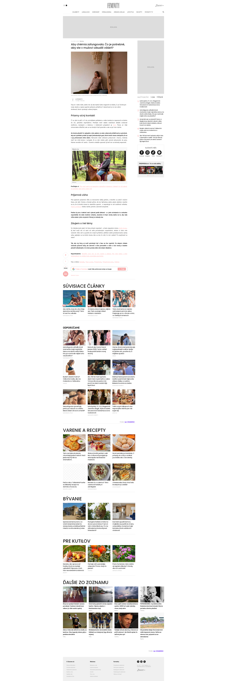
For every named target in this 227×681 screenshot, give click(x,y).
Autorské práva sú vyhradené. (144, 666)
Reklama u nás (93, 665)
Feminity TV (149, 12)
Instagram (147, 156)
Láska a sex (86, 12)
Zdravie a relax (119, 12)
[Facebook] (138, 661)
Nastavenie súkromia (71, 669)
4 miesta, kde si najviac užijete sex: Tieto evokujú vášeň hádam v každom (99, 311)
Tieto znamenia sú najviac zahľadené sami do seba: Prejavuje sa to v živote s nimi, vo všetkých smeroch (123, 312)
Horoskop (95, 12)
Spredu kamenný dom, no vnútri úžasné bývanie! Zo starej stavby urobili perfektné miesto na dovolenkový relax (74, 525)
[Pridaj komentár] (65, 255)
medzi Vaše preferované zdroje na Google (93, 269)
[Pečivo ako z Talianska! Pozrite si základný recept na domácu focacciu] (74, 472)
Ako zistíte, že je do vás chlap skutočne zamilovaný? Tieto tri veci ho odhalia (74, 311)
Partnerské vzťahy (68, 315)
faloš (114, 125)
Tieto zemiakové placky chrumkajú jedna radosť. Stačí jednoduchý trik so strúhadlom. (74, 456)
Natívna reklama (94, 676)
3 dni (153, 97)
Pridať (122, 269)
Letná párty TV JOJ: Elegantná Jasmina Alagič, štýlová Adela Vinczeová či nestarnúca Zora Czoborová (150, 104)
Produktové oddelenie (119, 665)
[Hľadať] (163, 12)
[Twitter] (144, 661)
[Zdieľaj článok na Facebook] (65, 261)
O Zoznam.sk (70, 661)
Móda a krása (106, 12)
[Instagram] (141, 661)
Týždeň (160, 97)
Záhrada (90, 570)
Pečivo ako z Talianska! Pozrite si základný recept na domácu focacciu (74, 484)
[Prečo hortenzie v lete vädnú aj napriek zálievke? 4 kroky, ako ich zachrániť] (124, 553)
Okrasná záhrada (117, 570)
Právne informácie (71, 665)
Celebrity (75, 12)
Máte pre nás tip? (118, 674)
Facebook (141, 156)
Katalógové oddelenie (119, 669)
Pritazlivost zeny (108, 262)
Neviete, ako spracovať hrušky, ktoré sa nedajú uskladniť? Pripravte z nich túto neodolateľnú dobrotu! (73, 567)
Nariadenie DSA (70, 676)
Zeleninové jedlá (92, 489)
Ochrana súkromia (71, 667)
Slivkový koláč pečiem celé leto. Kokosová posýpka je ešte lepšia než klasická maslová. (98, 456)
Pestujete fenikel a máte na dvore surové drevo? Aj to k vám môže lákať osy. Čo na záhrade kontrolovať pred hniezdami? (98, 526)
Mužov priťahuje (76, 207)
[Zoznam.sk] (141, 670)
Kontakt (82, 262)
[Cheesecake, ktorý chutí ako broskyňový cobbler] (124, 472)
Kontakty (116, 661)
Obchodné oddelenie (119, 667)
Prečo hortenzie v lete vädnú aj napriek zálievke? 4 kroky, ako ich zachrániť (123, 566)
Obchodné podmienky (95, 669)
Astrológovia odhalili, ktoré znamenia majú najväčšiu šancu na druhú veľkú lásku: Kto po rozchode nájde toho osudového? (152, 113)
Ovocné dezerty (117, 487)
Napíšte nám (70, 674)
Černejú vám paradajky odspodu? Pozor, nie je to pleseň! (97, 566)
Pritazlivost (98, 262)
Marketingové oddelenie (119, 672)
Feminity (82, 41)
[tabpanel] (150, 121)
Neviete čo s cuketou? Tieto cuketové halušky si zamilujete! (98, 484)
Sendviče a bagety (67, 489)
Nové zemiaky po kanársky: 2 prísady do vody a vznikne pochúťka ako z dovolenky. (123, 455)
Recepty (139, 12)
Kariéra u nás (70, 672)
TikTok (153, 156)
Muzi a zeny (89, 262)
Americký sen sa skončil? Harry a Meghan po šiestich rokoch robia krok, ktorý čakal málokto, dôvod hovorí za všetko (151, 122)
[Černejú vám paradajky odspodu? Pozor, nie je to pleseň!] (99, 553)
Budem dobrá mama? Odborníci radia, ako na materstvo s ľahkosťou (151, 130)
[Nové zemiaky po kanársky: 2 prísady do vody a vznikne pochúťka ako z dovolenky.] (124, 442)
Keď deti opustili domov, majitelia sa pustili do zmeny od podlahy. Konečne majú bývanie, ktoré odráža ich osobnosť (123, 526)
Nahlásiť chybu (75, 275)
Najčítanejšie (143, 97)
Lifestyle (130, 12)
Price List (92, 674)
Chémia (116, 262)
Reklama (92, 661)
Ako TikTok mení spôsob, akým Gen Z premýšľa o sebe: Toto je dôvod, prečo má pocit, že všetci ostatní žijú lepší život (151, 138)
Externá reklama (94, 667)
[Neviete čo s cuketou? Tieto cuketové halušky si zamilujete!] (99, 472)
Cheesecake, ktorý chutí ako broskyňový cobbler (123, 483)
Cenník (91, 672)
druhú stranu (123, 228)
